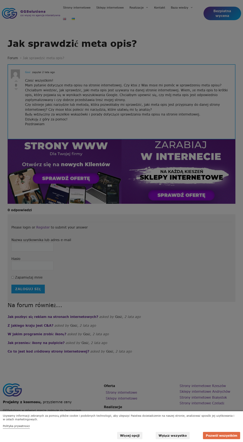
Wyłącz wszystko (173, 435)
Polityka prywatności (16, 426)
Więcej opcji (130, 435)
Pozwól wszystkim (221, 435)
